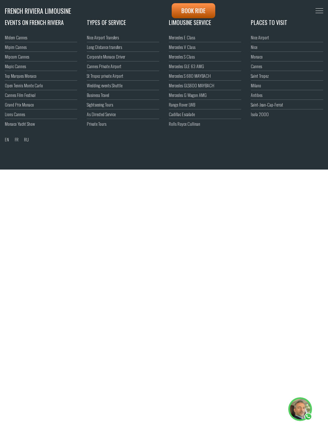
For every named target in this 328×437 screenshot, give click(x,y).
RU (26, 139)
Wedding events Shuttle (104, 85)
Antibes (256, 94)
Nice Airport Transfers (103, 37)
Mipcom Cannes (17, 56)
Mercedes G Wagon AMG (188, 94)
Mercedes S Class (182, 56)
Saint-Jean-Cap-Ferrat (267, 104)
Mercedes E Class (182, 37)
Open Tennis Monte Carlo (24, 85)
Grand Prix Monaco (19, 104)
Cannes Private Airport (104, 66)
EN (7, 139)
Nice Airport (260, 37)
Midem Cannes (16, 37)
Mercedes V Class (182, 47)
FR (17, 139)
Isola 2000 (260, 114)
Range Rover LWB (182, 104)
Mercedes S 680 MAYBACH (190, 75)
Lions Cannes (15, 114)
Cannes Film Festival (20, 94)
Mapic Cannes (15, 66)
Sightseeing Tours (100, 104)
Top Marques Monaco (21, 75)
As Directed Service (101, 114)
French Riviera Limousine (38, 11)
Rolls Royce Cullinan (184, 123)
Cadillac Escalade (182, 114)
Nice (254, 47)
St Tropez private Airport (105, 75)
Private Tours (96, 123)
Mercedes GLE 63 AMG (186, 66)
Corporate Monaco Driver (106, 56)
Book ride (193, 10)
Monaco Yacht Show (20, 123)
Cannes (256, 66)
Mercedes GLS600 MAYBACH (191, 85)
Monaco (257, 56)
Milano (256, 85)
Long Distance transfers (104, 47)
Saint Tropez (260, 75)
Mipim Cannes (16, 47)
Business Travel (98, 94)
